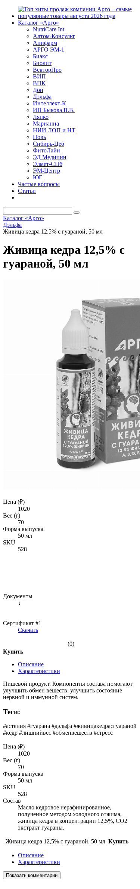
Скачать (28, 630)
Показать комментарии (31, 875)
